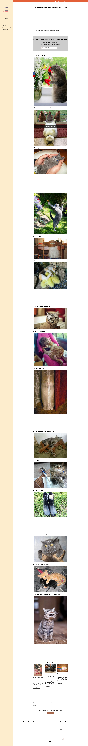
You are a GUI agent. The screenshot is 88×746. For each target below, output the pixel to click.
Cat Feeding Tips (6, 29)
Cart (7, 18)
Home (6, 23)
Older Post (35, 691)
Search (50, 741)
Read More (36, 687)
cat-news (50, 5)
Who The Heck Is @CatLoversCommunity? (6, 26)
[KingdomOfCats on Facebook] (61, 729)
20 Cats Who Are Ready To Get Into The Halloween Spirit (50, 676)
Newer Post (65, 691)
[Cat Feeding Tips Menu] (9, 29)
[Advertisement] (50, 19)
